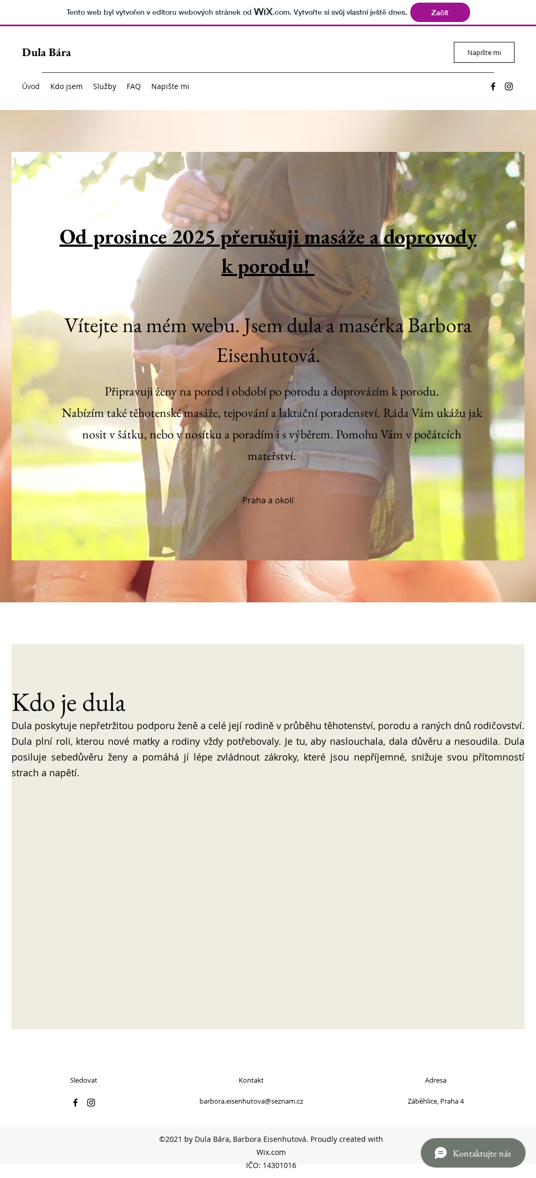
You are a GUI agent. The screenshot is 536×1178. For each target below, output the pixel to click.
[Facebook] (493, 86)
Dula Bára (46, 52)
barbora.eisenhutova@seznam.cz (251, 1101)
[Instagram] (509, 86)
